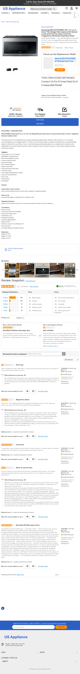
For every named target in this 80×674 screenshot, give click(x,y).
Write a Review (69, 48)
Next (57, 574)
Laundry (44, 13)
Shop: (47, 27)
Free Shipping (36, 4)
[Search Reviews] (63, 353)
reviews (40, 124)
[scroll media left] (3, 270)
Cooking (4, 13)
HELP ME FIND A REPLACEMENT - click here (55, 97)
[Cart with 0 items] (76, 8)
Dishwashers (33, 13)
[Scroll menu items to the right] (76, 15)
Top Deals (27, 4)
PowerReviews (30, 281)
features (40, 120)
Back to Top (20, 574)
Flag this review (43, 391)
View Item (60, 70)
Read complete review (50, 346)
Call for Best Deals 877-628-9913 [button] (40, 2)
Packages (55, 13)
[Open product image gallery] (20, 45)
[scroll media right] (77, 270)
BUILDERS (52, 4)
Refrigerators (18, 13)
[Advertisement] (40, 598)
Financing (45, 4)
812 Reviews (59, 48)
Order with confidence (15, 116)
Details (64, 116)
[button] (54, 9)
